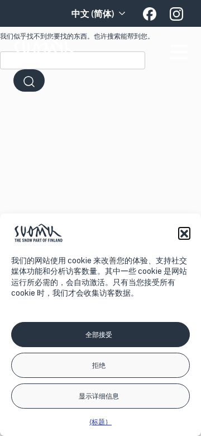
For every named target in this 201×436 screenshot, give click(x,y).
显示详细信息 (99, 396)
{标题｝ (100, 422)
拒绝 (99, 365)
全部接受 (98, 335)
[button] (184, 233)
